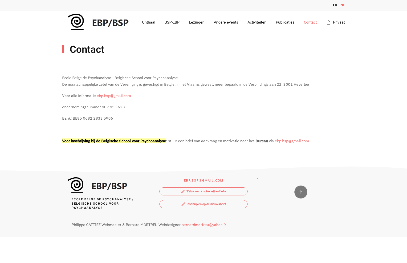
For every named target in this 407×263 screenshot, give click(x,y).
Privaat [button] (339, 22)
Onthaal (148, 22)
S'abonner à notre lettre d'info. (206, 191)
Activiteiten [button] (257, 22)
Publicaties (285, 22)
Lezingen (196, 22)
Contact (310, 22)
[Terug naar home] (97, 22)
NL (343, 5)
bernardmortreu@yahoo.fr (204, 224)
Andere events (226, 22)
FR (335, 5)
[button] (300, 192)
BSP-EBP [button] (172, 22)
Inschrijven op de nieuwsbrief (206, 204)
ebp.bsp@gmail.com (114, 95)
